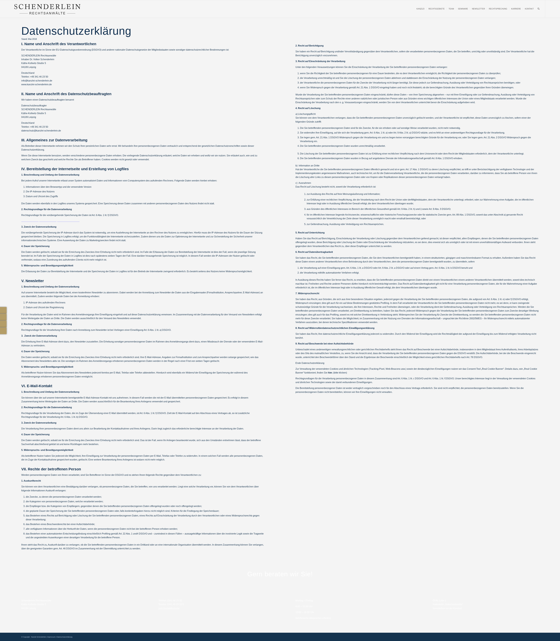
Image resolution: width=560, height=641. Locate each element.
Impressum (51, 637)
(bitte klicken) (337, 372)
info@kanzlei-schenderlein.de (36, 80)
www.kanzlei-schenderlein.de (36, 84)
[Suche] (538, 9)
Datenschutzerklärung (64, 637)
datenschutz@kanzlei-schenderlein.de (41, 130)
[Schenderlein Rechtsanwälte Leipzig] (47, 9)
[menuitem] (420, 9)
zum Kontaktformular (169, 608)
